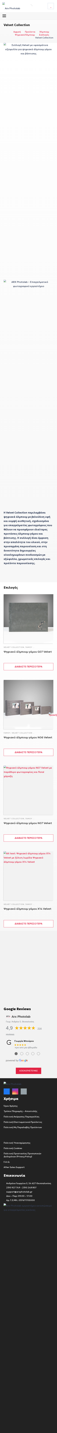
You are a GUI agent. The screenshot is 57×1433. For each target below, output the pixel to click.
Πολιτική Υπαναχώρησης (17, 1142)
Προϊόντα (30, 31)
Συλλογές (44, 34)
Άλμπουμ (44, 31)
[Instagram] (15, 1091)
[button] (4, 16)
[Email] (24, 1091)
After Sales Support (14, 1167)
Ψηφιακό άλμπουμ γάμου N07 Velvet (28, 823)
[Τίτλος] (51, 6)
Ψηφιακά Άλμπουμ (25, 34)
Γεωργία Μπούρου (24, 1041)
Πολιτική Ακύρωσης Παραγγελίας (21, 1116)
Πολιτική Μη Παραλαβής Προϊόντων (23, 1127)
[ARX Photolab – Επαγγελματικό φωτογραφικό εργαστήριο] (11, 6)
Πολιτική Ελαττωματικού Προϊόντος (23, 1122)
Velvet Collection (14, 647)
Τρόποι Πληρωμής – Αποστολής (20, 1111)
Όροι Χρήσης (11, 1106)
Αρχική (17, 31)
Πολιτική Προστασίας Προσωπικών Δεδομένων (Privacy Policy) (22, 1155)
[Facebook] (7, 1091)
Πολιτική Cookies (13, 1148)
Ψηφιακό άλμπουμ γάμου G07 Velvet (28, 651)
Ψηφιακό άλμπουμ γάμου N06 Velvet (28, 737)
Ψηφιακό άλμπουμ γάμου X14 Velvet (27, 908)
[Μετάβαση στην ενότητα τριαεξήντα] (53, 716)
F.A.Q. (7, 1162)
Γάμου (28, 647)
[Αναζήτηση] (27, 6)
